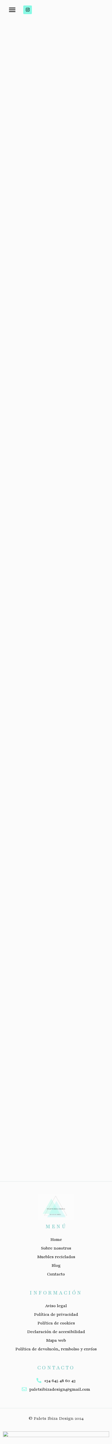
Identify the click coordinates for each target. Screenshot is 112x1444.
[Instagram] (27, 9)
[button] (12, 9)
